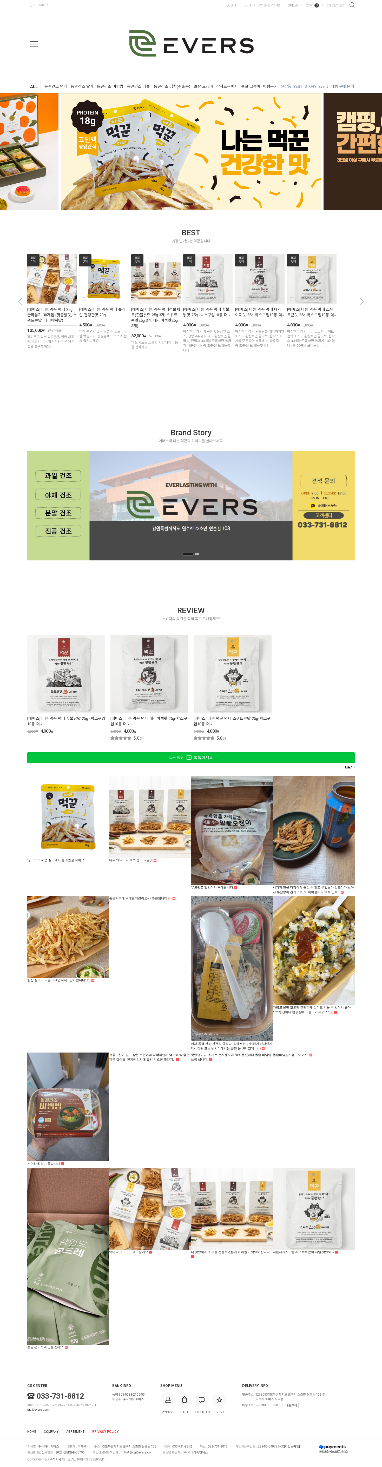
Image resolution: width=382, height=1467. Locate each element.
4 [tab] (203, 204)
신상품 (285, 86)
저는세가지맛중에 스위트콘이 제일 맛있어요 (304, 1252)
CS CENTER (335, 5)
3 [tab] (197, 204)
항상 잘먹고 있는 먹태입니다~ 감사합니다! (59, 980)
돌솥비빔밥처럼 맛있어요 (291, 1055)
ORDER (293, 5)
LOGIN (231, 5)
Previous (11, 151)
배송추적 (291, 1405)
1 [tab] (179, 204)
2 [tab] (188, 204)
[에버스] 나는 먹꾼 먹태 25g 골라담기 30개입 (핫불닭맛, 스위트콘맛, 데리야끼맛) (52, 315)
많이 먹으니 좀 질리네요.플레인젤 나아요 (55, 860)
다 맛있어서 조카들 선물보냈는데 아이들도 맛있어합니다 (230, 1252)
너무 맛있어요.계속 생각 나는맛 (131, 860)
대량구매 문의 (342, 86)
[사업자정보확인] (289, 1446)
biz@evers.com (38, 1409)
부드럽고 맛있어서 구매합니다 (212, 887)
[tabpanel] (191, 151)
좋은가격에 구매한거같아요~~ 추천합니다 (140, 898)
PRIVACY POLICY (105, 1431)
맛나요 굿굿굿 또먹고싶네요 (129, 1252)
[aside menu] (34, 44)
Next (370, 151)
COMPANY (51, 1431)
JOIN (247, 5)
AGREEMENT (75, 1431)
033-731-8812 (60, 1396)
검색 (352, 5)
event (323, 86)
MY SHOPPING (269, 5)
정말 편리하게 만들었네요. (46, 1347)
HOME (31, 1431)
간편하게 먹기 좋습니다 (44, 1163)
